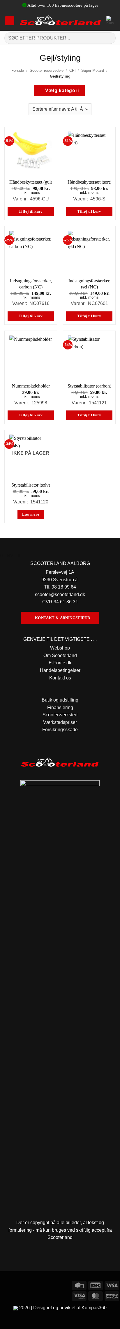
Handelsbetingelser (60, 670)
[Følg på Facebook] (5, 1284)
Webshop (60, 647)
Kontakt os (60, 677)
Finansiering (60, 707)
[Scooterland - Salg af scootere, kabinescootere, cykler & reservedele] (60, 20)
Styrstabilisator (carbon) (89, 385)
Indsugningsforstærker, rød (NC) (89, 283)
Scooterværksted (60, 714)
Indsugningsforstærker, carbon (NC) (31, 283)
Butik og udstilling (60, 699)
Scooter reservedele (46, 70)
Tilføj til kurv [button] (31, 211)
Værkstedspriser (60, 722)
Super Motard (92, 70)
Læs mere (30, 514)
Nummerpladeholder (31, 385)
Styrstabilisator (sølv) (30, 485)
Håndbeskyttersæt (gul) (30, 182)
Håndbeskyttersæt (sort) (89, 182)
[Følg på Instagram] (16, 1284)
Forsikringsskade (60, 729)
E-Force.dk (60, 662)
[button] (9, 20)
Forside (17, 70)
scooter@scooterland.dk (60, 594)
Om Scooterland (60, 655)
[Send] (108, 38)
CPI (72, 70)
